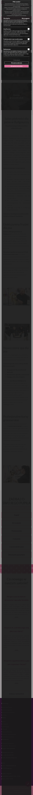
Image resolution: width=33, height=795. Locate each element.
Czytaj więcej (16, 60)
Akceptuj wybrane (16, 63)
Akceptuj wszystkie (16, 66)
